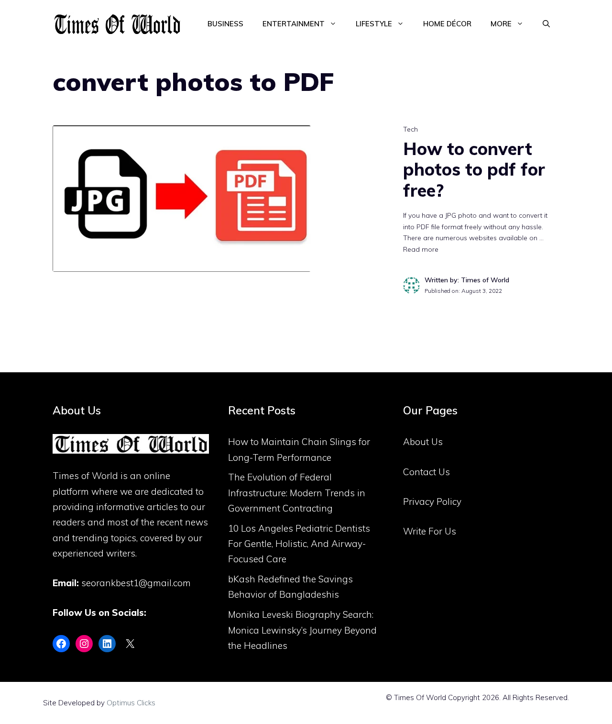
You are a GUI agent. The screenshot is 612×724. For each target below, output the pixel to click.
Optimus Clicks (131, 702)
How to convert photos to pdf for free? (474, 169)
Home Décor (447, 23)
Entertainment (293, 23)
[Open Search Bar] (546, 24)
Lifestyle (374, 23)
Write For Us (429, 531)
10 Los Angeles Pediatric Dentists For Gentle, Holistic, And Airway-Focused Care (299, 544)
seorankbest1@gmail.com (136, 583)
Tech (410, 129)
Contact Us (426, 472)
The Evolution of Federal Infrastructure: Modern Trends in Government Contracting (296, 492)
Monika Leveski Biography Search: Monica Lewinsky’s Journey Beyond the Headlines (302, 630)
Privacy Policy (432, 501)
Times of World (85, 475)
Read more (420, 249)
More (501, 23)
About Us (423, 441)
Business (225, 23)
